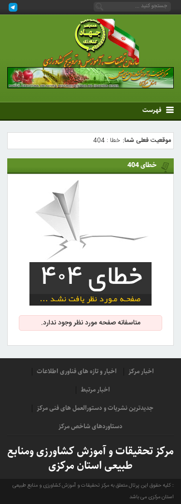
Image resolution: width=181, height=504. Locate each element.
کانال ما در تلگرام (13, 7)
